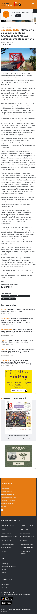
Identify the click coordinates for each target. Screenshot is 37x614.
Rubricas (3, 569)
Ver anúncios (5, 584)
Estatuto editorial (6, 491)
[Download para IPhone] (18, 603)
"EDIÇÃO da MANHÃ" (7, 525)
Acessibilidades (8, 296)
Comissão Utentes (8, 299)
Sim (18, 16)
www (10, 439)
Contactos (4, 506)
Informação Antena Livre (8, 566)
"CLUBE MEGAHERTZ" (7, 544)
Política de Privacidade (8, 500)
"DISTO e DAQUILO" (26, 533)
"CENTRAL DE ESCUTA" (26, 525)
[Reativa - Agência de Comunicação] (18, 381)
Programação (5, 563)
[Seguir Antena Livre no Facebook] (2, 510)
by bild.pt (4, 611)
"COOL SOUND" (6, 529)
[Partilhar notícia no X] (5, 45)
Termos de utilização (7, 503)
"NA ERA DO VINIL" (7, 540)
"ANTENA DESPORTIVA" (27, 537)
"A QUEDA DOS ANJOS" (26, 544)
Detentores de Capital (7, 494)
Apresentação (5, 488)
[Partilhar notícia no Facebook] (3, 45)
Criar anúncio (5, 587)
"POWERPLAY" (24, 540)
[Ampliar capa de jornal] (18, 417)
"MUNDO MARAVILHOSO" (9, 537)
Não (12, 16)
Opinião (3, 572)
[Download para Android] (17, 598)
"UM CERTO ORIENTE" (26, 548)
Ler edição (27, 439)
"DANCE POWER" (25, 529)
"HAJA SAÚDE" (5, 551)
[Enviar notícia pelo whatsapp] (10, 45)
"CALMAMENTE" (6, 548)
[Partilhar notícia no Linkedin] (8, 45)
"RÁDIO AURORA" (6, 533)
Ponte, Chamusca (22, 296)
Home (3, 28)
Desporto (8, 28)
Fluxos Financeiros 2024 (8, 497)
